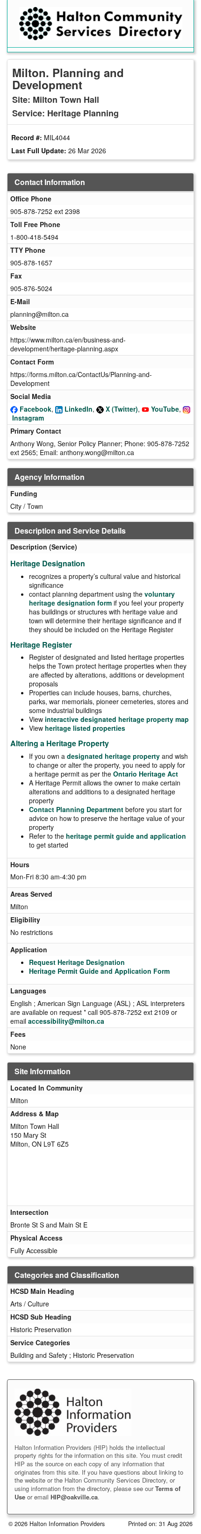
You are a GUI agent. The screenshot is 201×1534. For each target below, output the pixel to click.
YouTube (165, 409)
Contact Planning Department (76, 809)
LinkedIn (79, 409)
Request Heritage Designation (77, 962)
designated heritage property (113, 756)
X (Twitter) (122, 409)
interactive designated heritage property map (117, 719)
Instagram (28, 417)
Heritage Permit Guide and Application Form (99, 971)
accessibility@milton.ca (66, 1021)
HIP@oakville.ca (74, 1496)
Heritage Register (41, 644)
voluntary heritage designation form (102, 598)
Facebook (35, 409)
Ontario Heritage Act (145, 773)
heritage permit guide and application (126, 836)
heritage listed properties (85, 728)
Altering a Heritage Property (59, 743)
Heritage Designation (47, 563)
